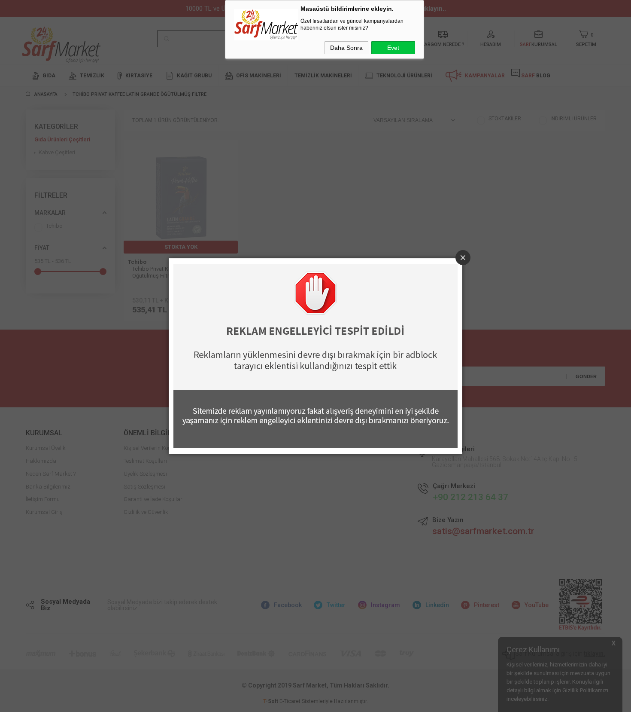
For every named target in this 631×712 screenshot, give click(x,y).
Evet (393, 47)
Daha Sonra (346, 47)
